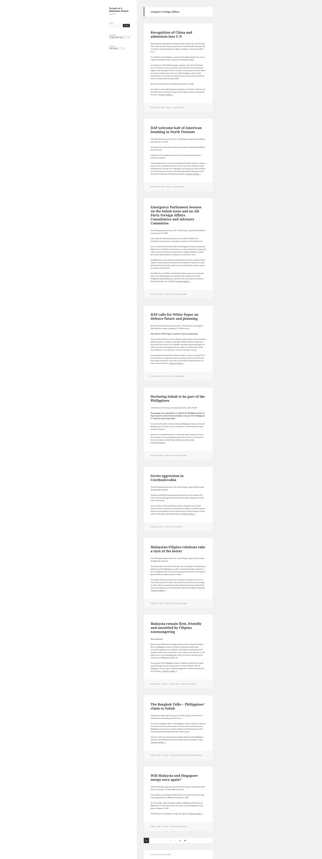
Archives (112, 46)
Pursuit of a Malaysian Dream (119, 9)
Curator (169, 107)
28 (180, 840)
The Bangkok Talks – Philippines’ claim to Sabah (178, 706)
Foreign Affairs (179, 107)
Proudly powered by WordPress (161, 854)
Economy (174, 826)
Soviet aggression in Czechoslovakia (167, 477)
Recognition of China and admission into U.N (171, 34)
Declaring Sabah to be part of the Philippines (178, 398)
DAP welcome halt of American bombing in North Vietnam (176, 129)
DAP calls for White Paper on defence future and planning (174, 316)
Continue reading (166, 95)
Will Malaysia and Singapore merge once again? (174, 777)
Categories (112, 35)
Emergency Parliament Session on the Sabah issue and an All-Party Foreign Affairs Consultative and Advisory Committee (176, 215)
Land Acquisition (185, 684)
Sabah (185, 294)
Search (111, 23)
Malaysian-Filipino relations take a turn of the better (178, 549)
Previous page (146, 840)
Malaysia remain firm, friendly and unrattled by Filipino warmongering (176, 627)
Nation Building (197, 755)
